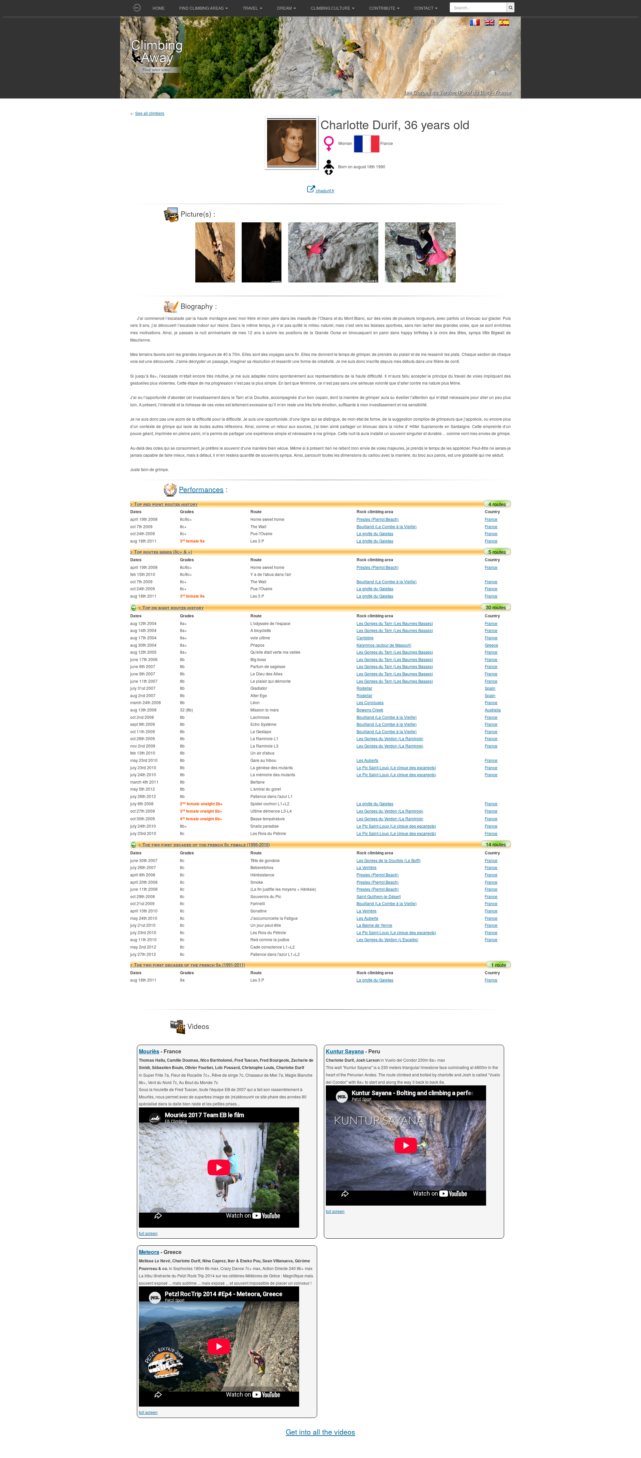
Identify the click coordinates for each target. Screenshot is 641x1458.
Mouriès (149, 1051)
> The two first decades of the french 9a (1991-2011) (187, 965)
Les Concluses (370, 702)
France (491, 519)
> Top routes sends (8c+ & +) (161, 552)
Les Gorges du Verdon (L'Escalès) (387, 939)
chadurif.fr (324, 190)
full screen (148, 1233)
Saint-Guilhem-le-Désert (379, 896)
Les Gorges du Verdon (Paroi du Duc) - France (457, 92)
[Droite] (465, 235)
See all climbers (149, 113)
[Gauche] (185, 235)
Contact (423, 8)
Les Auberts (367, 760)
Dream (284, 8)
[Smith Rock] (215, 251)
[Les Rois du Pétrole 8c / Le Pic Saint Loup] (430, 251)
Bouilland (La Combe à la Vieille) (387, 526)
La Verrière (367, 867)
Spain (490, 688)
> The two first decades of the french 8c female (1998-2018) (204, 844)
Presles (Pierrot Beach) (378, 519)
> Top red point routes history (164, 504)
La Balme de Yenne (374, 925)
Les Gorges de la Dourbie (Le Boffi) (389, 860)
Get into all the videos (320, 1432)
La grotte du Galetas (375, 533)
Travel (250, 8)
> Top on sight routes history (171, 607)
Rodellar (364, 688)
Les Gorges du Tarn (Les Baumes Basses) (395, 623)
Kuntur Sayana (345, 1051)
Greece (491, 645)
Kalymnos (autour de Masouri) (384, 645)
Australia (493, 709)
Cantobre (365, 637)
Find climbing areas (201, 8)
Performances (201, 489)
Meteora (149, 1252)
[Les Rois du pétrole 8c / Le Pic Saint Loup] (333, 251)
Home (159, 8)
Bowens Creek (370, 709)
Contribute (382, 8)
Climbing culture (330, 8)
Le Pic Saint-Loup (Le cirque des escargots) (396, 767)
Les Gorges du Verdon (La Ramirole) (390, 738)
